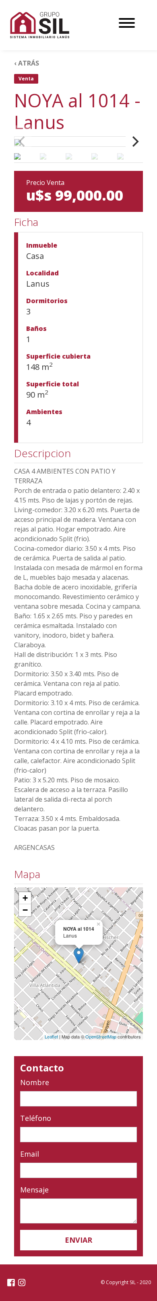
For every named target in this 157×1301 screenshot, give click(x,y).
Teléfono (35, 1118)
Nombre (34, 1082)
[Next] (134, 141)
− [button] (25, 910)
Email (29, 1154)
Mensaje (34, 1189)
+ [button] (25, 898)
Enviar (78, 1240)
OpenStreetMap (100, 1036)
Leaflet (51, 1036)
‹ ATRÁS (26, 63)
